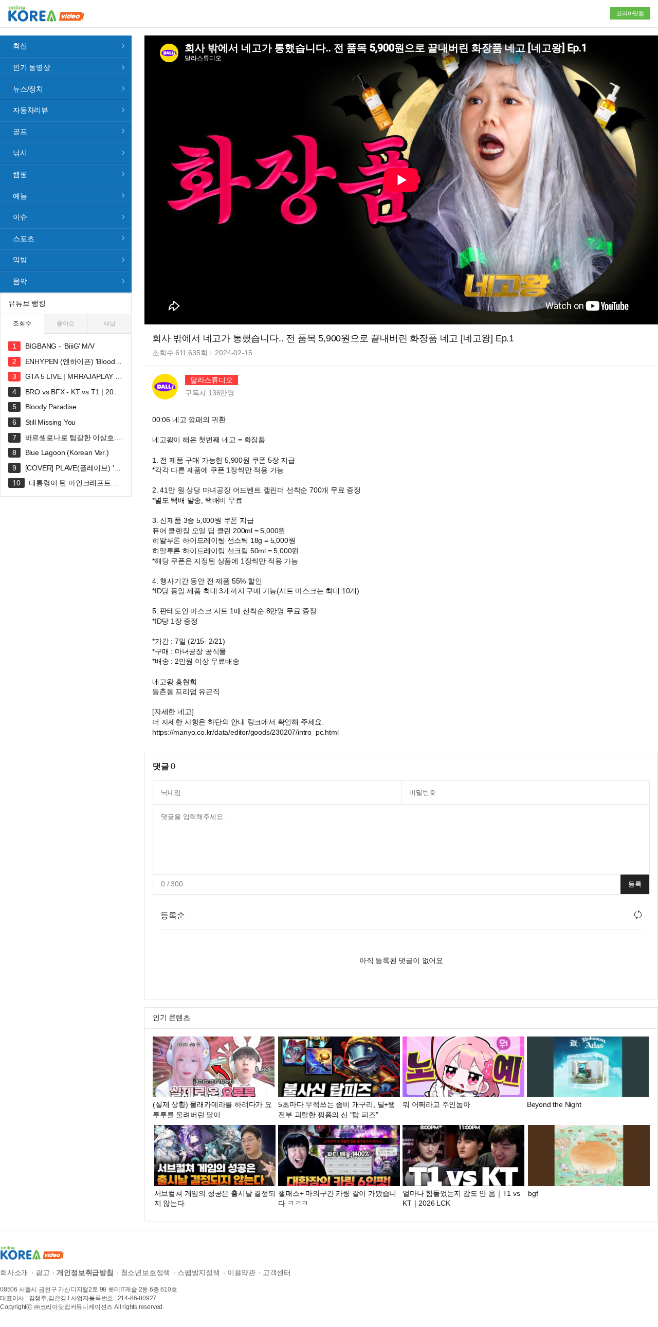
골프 (20, 132)
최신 (20, 46)
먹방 (20, 260)
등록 (635, 884)
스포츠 (23, 238)
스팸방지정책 (198, 1272)
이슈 (20, 217)
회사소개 (14, 1272)
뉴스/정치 (28, 89)
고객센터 (277, 1272)
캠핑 (20, 174)
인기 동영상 (31, 67)
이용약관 (241, 1272)
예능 (20, 196)
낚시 (20, 153)
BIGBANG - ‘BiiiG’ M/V (60, 346)
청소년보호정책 (146, 1272)
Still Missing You (50, 422)
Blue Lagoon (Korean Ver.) (67, 452)
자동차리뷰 (30, 110)
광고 (42, 1272)
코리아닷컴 (630, 13)
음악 (20, 281)
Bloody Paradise (51, 407)
